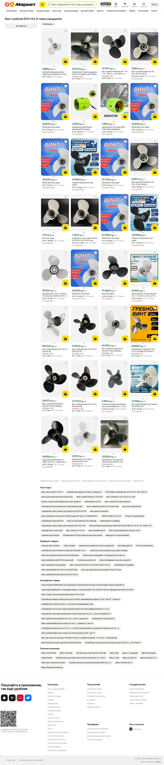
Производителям (136, 696)
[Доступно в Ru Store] (28, 701)
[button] (48, 24)
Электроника (53, 703)
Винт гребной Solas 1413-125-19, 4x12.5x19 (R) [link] (84, 405)
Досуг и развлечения (56, 689)
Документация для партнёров (99, 736)
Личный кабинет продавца (97, 729)
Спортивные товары (56, 736)
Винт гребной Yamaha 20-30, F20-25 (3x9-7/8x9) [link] (143, 73)
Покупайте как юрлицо (96, 696)
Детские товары (54, 747)
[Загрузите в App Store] (4, 701)
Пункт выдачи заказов (138, 700)
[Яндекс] (158, 762)
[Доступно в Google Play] (12, 701)
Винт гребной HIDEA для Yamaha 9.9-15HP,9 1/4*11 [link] (144, 405)
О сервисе (91, 700)
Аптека (50, 714)
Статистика (10, 760)
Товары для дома (54, 711)
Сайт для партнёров (95, 740)
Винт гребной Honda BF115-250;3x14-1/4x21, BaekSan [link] (112, 350)
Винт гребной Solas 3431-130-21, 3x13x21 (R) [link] (54, 350)
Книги (50, 729)
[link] (52, 492)
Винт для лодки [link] (48, 238)
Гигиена (51, 700)
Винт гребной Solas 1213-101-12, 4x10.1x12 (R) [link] (84, 350)
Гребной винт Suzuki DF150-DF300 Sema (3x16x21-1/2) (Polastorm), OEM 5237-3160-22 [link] (114, 461)
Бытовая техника (54, 696)
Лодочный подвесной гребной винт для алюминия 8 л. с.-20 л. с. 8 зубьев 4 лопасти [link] (114, 405)
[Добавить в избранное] (65, 31)
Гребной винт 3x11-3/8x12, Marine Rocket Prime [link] (82, 460)
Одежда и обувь (54, 707)
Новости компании (136, 689)
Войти (154, 4)
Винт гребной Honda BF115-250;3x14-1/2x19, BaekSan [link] (53, 405)
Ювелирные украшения (57, 750)
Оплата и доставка (94, 693)
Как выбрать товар (94, 689)
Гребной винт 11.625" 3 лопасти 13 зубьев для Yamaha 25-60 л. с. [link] (55, 295)
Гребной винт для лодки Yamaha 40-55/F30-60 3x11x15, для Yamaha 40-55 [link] (84, 239)
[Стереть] (93, 4)
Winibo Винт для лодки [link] (51, 127)
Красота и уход (53, 718)
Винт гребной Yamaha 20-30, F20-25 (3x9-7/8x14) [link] (143, 183)
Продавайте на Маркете (96, 732)
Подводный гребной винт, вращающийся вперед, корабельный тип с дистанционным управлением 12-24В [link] (84, 128)
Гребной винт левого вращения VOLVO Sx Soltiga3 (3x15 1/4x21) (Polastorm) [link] (84, 73)
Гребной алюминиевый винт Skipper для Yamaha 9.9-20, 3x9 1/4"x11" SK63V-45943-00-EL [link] (54, 73)
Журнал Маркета (93, 707)
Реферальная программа (139, 693)
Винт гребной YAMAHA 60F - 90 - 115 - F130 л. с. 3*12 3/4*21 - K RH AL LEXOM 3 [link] (114, 73)
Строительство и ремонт (57, 743)
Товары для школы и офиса (58, 732)
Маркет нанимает (136, 703)
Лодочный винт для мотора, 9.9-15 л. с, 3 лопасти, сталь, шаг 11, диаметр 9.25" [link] (144, 295)
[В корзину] (65, 61)
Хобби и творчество (56, 721)
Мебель (51, 693)
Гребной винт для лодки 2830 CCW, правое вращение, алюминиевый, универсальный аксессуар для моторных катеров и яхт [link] (114, 128)
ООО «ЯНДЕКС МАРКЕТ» (151, 759)
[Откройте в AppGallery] (20, 701)
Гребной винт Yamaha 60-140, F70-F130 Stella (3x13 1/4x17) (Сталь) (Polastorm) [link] (143, 350)
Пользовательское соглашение (30, 760)
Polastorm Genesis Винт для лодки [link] (82, 184)
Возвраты (91, 703)
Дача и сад (52, 725)
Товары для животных (56, 739)
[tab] (11, 11)
